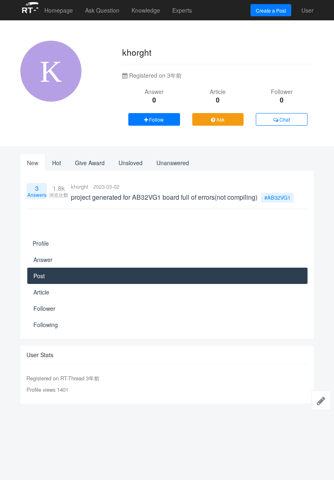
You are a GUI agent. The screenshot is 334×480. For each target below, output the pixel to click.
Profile (41, 243)
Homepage (58, 10)
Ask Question (102, 10)
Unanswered (172, 163)
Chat (284, 119)
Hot (56, 163)
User (307, 10)
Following (45, 325)
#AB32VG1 (277, 197)
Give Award (90, 163)
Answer (43, 259)
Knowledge (146, 10)
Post (39, 276)
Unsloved (131, 163)
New (32, 163)
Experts (182, 10)
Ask (219, 119)
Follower (44, 308)
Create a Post (271, 10)
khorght (79, 186)
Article (41, 292)
